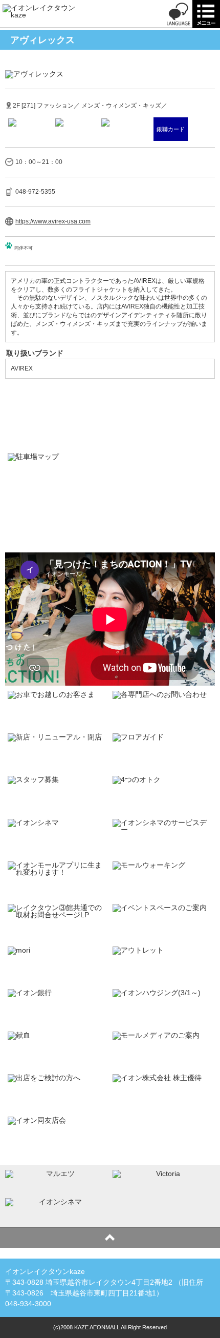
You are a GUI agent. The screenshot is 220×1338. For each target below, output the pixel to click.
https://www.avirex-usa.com (53, 221)
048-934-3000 (28, 1304)
